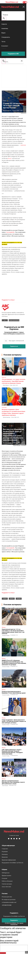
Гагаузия (4, 878)
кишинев (12, 598)
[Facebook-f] (8, 838)
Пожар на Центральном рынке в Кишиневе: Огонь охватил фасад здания (14, 692)
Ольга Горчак (6, 385)
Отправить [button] (3, 953)
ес (4, 320)
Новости (4, 377)
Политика (4, 407)
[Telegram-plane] (19, 838)
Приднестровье (6, 875)
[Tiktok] (16, 838)
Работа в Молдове (7, 881)
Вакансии (5, 857)
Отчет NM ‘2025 (6, 886)
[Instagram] (14, 838)
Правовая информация (9, 860)
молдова (19, 598)
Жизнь (4, 426)
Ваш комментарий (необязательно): (9, 942)
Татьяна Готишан (7, 442)
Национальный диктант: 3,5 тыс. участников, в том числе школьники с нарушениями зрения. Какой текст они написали (13, 631)
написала (23, 145)
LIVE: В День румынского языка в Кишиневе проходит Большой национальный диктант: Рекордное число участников (12, 752)
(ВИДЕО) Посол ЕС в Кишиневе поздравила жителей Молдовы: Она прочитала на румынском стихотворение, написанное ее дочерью (14, 662)
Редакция (5, 851)
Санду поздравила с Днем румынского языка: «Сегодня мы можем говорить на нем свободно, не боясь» (14, 721)
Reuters (10, 158)
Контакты (5, 854)
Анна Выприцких (7, 110)
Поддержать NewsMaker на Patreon (12, 862)
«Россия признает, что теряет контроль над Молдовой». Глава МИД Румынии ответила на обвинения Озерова (13, 381)
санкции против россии (14, 320)
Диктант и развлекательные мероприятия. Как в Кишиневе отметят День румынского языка (13, 782)
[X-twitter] (11, 838)
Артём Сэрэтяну (6, 417)
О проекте (5, 848)
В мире (4, 100)
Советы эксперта (7, 884)
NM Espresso (5, 872)
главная (5, 598)
